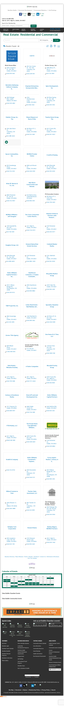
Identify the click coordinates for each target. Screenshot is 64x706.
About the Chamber (5, 30)
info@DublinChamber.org (53, 682)
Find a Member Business (23, 643)
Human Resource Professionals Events (54, 652)
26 (28, 584)
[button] (4, 46)
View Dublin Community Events (12, 598)
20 (35, 583)
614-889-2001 (34, 682)
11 (21, 581)
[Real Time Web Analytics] (3, 696)
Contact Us (43, 557)
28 (43, 584)
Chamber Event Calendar (8, 648)
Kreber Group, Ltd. (51, 65)
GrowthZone (41, 692)
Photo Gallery (5, 660)
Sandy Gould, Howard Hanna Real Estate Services (52, 437)
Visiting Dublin (23, 30)
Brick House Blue (10, 65)
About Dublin (15, 29)
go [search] (57, 40)
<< (3, 575)
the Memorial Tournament (39, 656)
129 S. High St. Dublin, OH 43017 (19, 682)
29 (50, 584)
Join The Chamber (32, 558)
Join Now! (4, 643)
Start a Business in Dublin (23, 668)
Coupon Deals (42, 30)
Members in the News (7, 658)
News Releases (19, 557)
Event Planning (36, 651)
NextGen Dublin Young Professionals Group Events (55, 658)
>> (60, 575)
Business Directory (33, 30)
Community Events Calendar (39, 643)
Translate (36, 677)
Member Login (5, 646)
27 (35, 584)
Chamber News (21, 665)
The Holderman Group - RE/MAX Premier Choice (50, 503)
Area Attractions (37, 646)
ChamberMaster (53, 692)
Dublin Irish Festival (37, 653)
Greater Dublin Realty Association (31, 345)
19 (28, 583)
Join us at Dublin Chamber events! (46, 621)
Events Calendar (28, 557)
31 (14, 586)
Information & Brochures (53, 557)
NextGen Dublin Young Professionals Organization (22, 652)
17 (14, 583)
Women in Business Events (55, 662)
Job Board (36, 557)
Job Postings (20, 659)
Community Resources (38, 648)
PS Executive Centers (52, 194)
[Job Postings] (6, 143)
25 (21, 584)
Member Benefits (6, 651)
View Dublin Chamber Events (11, 593)
